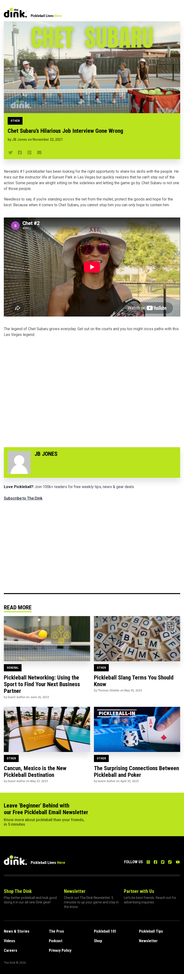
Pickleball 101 (105, 931)
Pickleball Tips (151, 931)
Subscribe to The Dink (23, 498)
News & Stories (16, 931)
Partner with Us (139, 891)
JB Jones (19, 139)
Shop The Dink (18, 891)
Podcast (55, 941)
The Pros (56, 931)
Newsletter (75, 891)
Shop (98, 941)
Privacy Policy (60, 950)
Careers (10, 950)
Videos (9, 941)
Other (15, 120)
